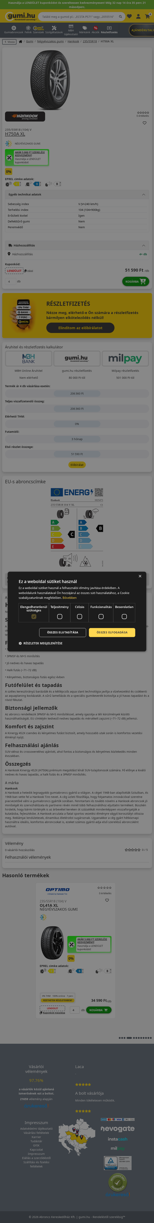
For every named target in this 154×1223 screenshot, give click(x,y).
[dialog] (77, 611)
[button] (40, 643)
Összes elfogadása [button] (112, 632)
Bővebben (70, 598)
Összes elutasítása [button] (62, 632)
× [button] (139, 576)
